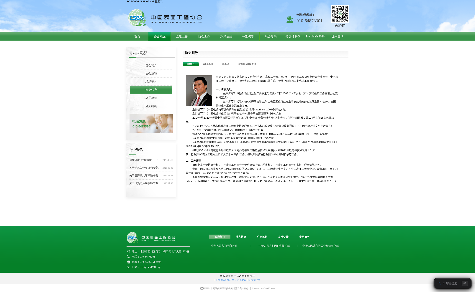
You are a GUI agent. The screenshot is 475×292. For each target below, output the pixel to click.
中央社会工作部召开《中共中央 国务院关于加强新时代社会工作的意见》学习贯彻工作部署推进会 (145, 189)
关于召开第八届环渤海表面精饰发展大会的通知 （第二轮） (145, 173)
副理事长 (208, 64)
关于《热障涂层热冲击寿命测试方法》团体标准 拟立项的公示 (145, 181)
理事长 (191, 64)
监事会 (226, 64)
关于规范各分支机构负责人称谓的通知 (145, 166)
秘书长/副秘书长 (247, 64)
